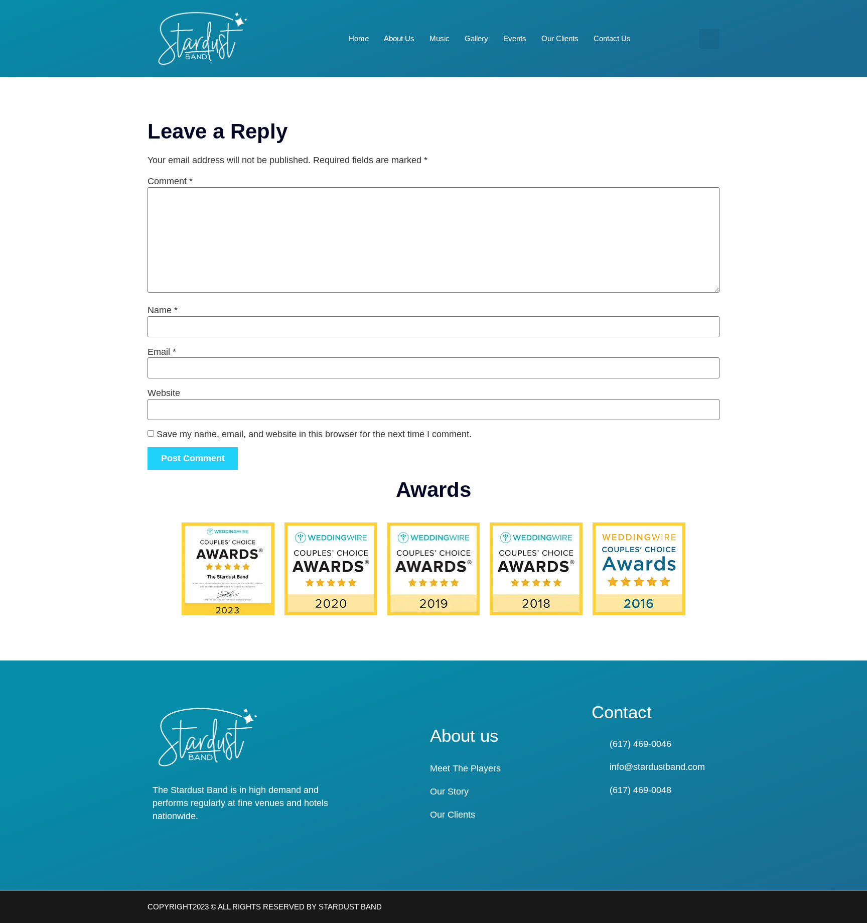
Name (163, 310)
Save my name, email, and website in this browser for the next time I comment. (314, 434)
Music (439, 38)
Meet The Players (465, 768)
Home (359, 38)
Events (514, 38)
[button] (709, 39)
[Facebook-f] (696, 907)
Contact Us (612, 38)
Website (164, 393)
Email (162, 351)
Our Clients (560, 38)
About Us (399, 38)
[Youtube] (715, 907)
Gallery (476, 38)
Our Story (449, 791)
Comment (170, 181)
